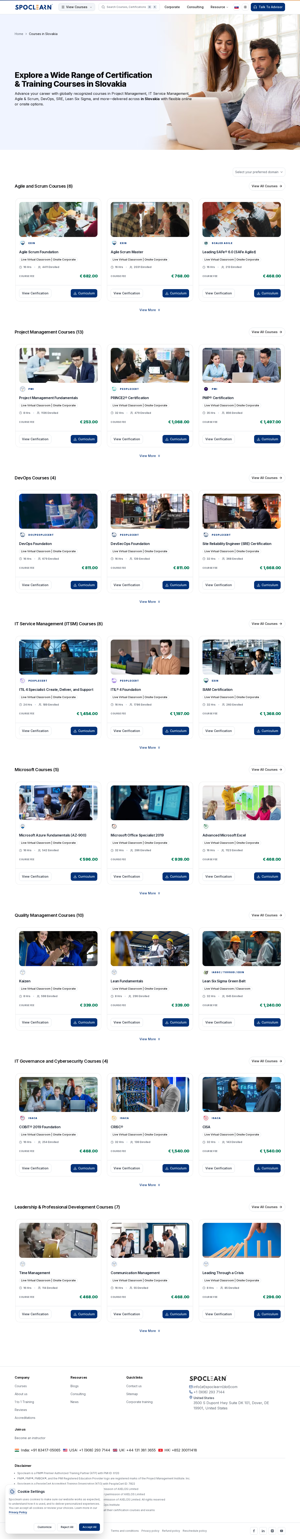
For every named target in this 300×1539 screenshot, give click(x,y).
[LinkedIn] (263, 1531)
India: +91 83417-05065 (40, 1450)
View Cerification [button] (35, 293)
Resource (218, 7)
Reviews (21, 1410)
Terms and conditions (125, 1530)
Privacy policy (150, 1530)
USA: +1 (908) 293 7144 (89, 1450)
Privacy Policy (18, 1512)
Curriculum (86, 293)
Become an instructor (30, 1438)
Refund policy (171, 1530)
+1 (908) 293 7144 (209, 1392)
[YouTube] (281, 1531)
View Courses (76, 7)
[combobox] (259, 172)
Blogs (74, 1386)
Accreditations (25, 1418)
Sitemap (132, 1394)
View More (147, 310)
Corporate (172, 7)
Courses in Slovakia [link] (43, 34)
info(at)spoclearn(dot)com (215, 1387)
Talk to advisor (270, 7)
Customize (45, 1527)
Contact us (134, 1386)
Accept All (89, 1527)
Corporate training (139, 1402)
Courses (21, 1386)
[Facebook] (254, 1531)
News (74, 1402)
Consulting (195, 7)
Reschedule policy (195, 1530)
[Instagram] (272, 1531)
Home (19, 34)
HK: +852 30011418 (180, 1450)
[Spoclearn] (34, 7)
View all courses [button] (265, 186)
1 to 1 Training (24, 1402)
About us (21, 1394)
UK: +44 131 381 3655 (137, 1450)
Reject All (67, 1527)
